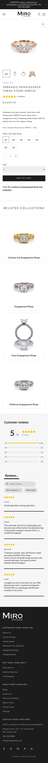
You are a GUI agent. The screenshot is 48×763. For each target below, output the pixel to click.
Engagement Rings (10, 650)
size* (5, 164)
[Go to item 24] (32, 73)
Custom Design (9, 637)
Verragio (8, 83)
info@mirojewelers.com (12, 740)
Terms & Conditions (11, 698)
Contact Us (7, 694)
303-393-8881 (24, 7)
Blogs (5, 689)
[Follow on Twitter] (11, 748)
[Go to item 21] (6, 73)
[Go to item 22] (15, 73)
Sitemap (6, 711)
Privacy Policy (8, 707)
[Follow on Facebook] (4, 748)
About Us (7, 633)
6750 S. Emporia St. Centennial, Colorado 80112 (23, 724)
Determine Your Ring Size (13, 646)
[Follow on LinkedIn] (31, 748)
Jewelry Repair (9, 641)
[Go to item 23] (23, 73)
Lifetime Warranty (10, 672)
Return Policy (8, 702)
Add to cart (24, 178)
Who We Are (8, 667)
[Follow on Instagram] (18, 748)
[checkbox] (31, 490)
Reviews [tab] (11, 475)
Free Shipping (8, 676)
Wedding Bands (9, 654)
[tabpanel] (24, 538)
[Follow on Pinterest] (24, 748)
